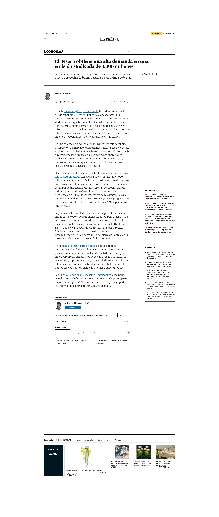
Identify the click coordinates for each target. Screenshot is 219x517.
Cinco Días (153, 52)
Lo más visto (150, 247)
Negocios (145, 52)
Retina (160, 52)
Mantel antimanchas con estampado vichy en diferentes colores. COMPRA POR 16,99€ (164, 464)
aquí (102, 343)
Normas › (127, 321)
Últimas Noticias (169, 52)
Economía (54, 51)
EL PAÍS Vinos (117, 440)
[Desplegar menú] (45, 39)
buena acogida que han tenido (81, 111)
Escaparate (48, 440)
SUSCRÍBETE (156, 33)
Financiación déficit (112, 333)
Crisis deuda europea (73, 333)
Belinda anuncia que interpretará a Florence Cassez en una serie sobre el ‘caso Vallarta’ (160, 196)
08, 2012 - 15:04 (67, 96)
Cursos (78, 440)
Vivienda (118, 52)
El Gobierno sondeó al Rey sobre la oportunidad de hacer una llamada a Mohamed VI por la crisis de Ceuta (159, 264)
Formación (126, 52)
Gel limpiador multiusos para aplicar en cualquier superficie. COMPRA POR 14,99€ (119, 464)
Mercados (110, 52)
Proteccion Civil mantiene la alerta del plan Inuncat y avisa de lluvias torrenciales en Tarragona (159, 230)
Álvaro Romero (62, 94)
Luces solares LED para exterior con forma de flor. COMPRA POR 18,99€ (142, 463)
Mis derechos (136, 52)
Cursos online (89, 440)
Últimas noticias (152, 190)
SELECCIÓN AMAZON (64, 440)
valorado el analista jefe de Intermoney (88, 275)
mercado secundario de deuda (79, 245)
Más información (60, 343)
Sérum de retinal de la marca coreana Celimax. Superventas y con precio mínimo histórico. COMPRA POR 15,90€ (87, 473)
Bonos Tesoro (87, 333)
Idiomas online (102, 440)
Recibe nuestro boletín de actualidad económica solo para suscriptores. (82, 316)
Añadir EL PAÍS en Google (121, 102)
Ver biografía (70, 307)
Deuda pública (60, 333)
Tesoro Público (99, 333)
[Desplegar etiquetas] (128, 332)
